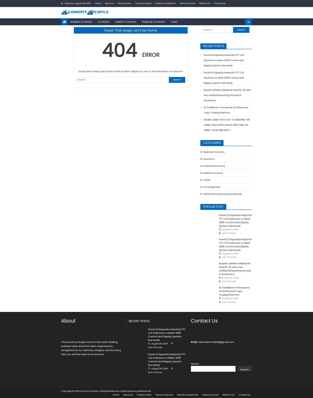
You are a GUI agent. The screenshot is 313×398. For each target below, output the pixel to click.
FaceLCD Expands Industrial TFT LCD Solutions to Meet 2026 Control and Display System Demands (224, 60)
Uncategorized (212, 187)
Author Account (187, 3)
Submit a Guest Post (166, 3)
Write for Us (204, 3)
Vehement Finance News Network (223, 194)
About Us (109, 3)
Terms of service (143, 3)
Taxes (174, 21)
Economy (104, 21)
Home (98, 3)
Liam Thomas (229, 233)
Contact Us (219, 3)
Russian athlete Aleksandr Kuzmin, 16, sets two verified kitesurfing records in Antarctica (227, 95)
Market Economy (125, 21)
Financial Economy (153, 21)
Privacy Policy (124, 3)
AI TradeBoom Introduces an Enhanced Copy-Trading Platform (226, 110)
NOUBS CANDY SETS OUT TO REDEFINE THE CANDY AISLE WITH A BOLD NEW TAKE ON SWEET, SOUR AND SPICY (227, 125)
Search (195, 363)
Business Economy (81, 21)
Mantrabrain (144, 391)
